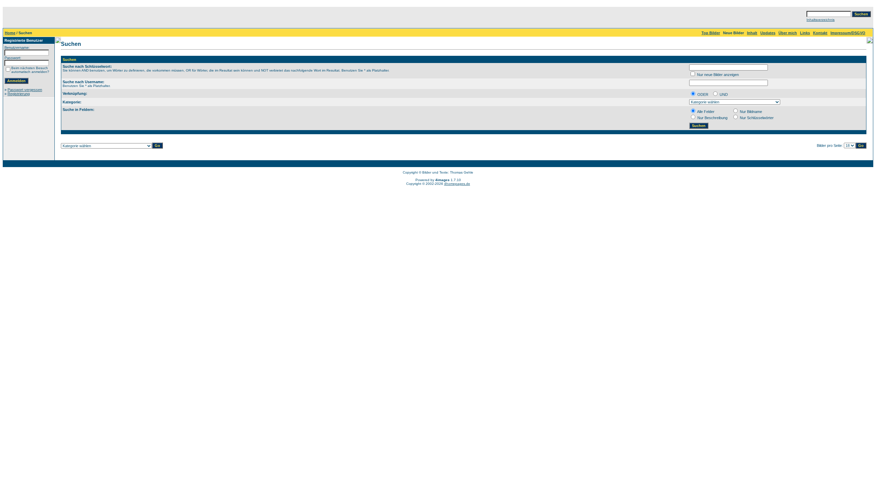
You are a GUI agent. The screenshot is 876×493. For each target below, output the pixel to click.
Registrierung (19, 94)
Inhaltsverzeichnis (821, 20)
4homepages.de (457, 184)
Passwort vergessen (25, 90)
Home (10, 33)
